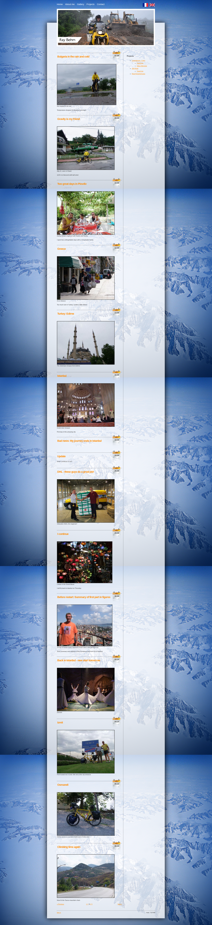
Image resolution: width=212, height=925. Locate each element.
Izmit (60, 722)
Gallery (80, 4)
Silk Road (135, 68)
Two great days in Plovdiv (71, 183)
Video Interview (142, 66)
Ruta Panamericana (138, 74)
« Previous (60, 904)
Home (60, 4)
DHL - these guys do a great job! (75, 471)
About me (70, 4)
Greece (61, 248)
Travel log (140, 63)
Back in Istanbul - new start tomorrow (78, 660)
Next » (120, 904)
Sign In (59, 912)
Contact (101, 4)
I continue (62, 533)
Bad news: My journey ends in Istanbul (79, 440)
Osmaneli (62, 784)
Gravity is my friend (68, 119)
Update (61, 456)
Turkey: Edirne (65, 313)
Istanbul (61, 375)
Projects (90, 4)
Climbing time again (68, 846)
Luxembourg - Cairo (138, 60)
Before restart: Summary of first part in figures (83, 597)
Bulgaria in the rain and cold (73, 56)
